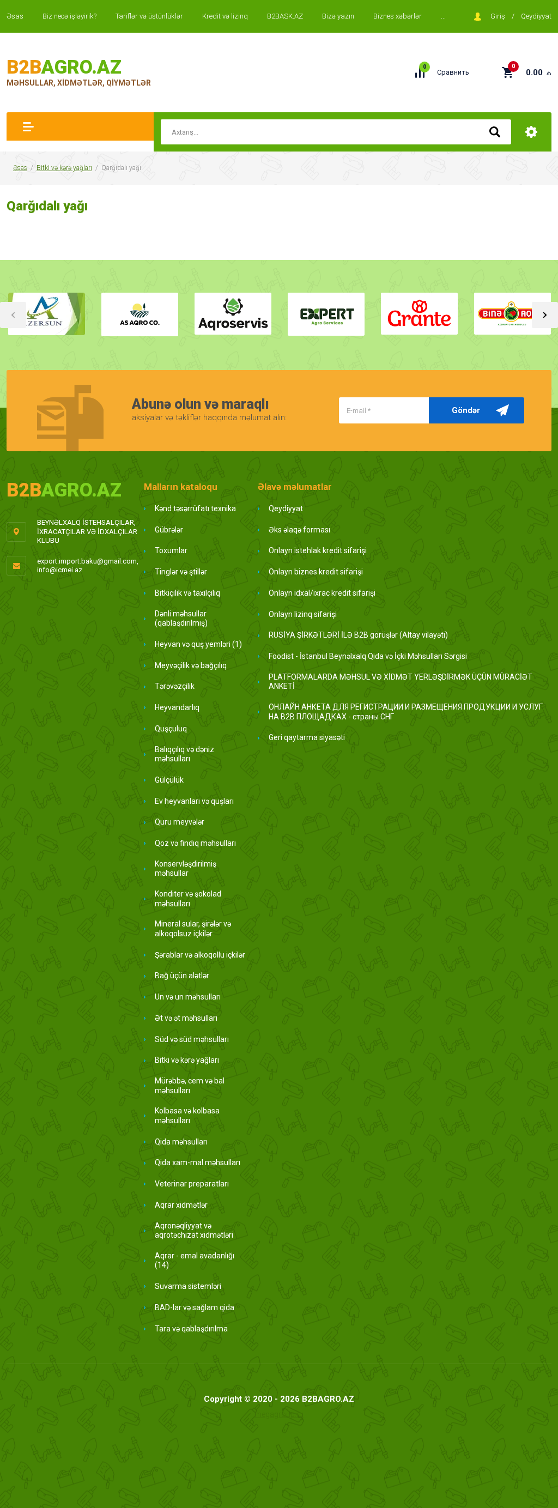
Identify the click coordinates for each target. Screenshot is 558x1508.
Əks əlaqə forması (299, 529)
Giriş (497, 16)
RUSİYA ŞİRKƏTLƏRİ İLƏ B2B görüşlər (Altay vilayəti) (358, 635)
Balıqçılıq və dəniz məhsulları (184, 754)
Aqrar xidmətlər (181, 1205)
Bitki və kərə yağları (64, 168)
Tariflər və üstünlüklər (149, 16)
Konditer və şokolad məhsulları (188, 898)
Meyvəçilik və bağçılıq (191, 665)
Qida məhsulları (181, 1141)
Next (545, 315)
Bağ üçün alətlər (182, 975)
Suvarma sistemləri (188, 1286)
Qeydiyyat (536, 16)
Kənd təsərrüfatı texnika (195, 508)
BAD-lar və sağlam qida (194, 1307)
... (443, 16)
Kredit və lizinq (225, 16)
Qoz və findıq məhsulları (195, 843)
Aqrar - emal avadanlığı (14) (194, 1260)
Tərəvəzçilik (175, 686)
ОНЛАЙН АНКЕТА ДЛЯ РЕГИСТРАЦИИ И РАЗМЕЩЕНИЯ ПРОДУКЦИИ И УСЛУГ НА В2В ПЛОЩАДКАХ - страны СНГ (406, 711)
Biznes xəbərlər (397, 16)
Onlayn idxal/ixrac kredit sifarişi (322, 593)
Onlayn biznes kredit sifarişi (316, 571)
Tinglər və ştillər (181, 571)
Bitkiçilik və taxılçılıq (187, 593)
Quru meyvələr (179, 821)
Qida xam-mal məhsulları (197, 1162)
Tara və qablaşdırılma (191, 1328)
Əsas (15, 16)
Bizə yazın (338, 16)
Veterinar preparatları (192, 1183)
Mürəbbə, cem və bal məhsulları (190, 1085)
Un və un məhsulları (188, 996)
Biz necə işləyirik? (69, 16)
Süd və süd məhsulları (192, 1039)
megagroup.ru (279, 1414)
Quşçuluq (171, 728)
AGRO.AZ (64, 67)
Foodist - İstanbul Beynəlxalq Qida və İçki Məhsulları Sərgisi (368, 656)
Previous (13, 315)
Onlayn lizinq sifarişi (303, 614)
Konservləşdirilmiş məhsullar (185, 868)
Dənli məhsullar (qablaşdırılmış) (181, 618)
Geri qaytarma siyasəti (307, 737)
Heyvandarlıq (177, 707)
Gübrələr (169, 529)
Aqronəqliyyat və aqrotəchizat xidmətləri (194, 1230)
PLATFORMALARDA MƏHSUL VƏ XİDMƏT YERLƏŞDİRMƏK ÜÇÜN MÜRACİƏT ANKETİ (400, 682)
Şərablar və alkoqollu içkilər (200, 954)
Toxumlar (171, 550)
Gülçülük (169, 780)
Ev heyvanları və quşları (194, 801)
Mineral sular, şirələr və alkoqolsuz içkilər (193, 928)
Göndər (466, 410)
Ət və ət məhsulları (186, 1018)
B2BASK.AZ (285, 16)
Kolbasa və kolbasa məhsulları (187, 1115)
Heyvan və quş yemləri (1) (198, 644)
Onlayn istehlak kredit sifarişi (318, 550)
